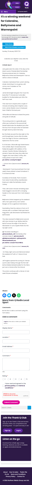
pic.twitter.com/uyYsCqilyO (11, 160)
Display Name (7, 328)
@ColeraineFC (19, 236)
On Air (7, 474)
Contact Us (21, 476)
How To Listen (13, 472)
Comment (6, 356)
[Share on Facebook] (4, 295)
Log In (18, 430)
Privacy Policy (10, 476)
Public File (23, 472)
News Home (9, 44)
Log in (6, 321)
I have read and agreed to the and (15, 385)
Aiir (28, 480)
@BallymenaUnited (9, 238)
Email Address (7, 346)
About (5, 472)
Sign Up (7, 430)
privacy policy (10, 386)
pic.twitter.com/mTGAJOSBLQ (12, 243)
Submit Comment (11, 402)
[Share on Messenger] (9, 295)
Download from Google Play (9, 456)
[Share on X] (14, 295)
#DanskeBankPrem (9, 240)
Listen (17, 3)
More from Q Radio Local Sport (15, 47)
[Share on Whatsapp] (19, 295)
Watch (17, 7)
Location (6, 337)
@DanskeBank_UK (8, 234)
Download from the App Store (10, 452)
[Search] (29, 407)
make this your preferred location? (15, 38)
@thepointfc (21, 238)
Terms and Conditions (18, 474)
